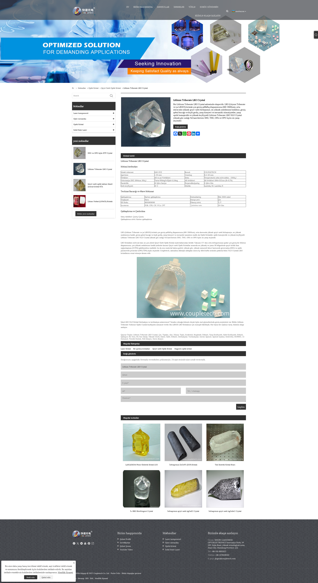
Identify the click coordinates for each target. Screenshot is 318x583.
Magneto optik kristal (183, 348)
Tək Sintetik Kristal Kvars (225, 464)
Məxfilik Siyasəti (101, 578)
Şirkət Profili (125, 539)
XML (92, 578)
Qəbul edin (46, 577)
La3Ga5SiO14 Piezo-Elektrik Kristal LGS (141, 464)
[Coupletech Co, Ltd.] (84, 11)
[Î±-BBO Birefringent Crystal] (141, 488)
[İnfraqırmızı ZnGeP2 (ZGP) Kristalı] (183, 441)
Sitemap (81, 578)
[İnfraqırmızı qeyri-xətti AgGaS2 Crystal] (183, 488)
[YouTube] (85, 543)
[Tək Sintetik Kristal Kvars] (225, 441)
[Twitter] (78, 543)
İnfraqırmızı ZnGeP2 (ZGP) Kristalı (183, 464)
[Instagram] (92, 543)
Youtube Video (126, 549)
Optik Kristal (93, 88)
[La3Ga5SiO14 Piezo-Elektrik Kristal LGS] (141, 441)
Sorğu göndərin (180, 126)
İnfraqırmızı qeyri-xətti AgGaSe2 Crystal (225, 511)
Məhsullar (82, 88)
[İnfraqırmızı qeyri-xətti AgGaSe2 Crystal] (225, 488)
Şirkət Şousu (125, 545)
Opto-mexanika (79, 118)
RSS (87, 578)
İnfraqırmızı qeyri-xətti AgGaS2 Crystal (183, 511)
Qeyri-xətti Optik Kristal (111, 88)
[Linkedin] (81, 543)
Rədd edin (31, 577)
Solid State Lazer (80, 129)
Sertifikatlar (125, 542)
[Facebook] (74, 543)
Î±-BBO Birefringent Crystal (141, 511)
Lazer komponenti (80, 113)
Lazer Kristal (126, 348)
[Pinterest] (89, 543)
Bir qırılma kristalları (141, 348)
